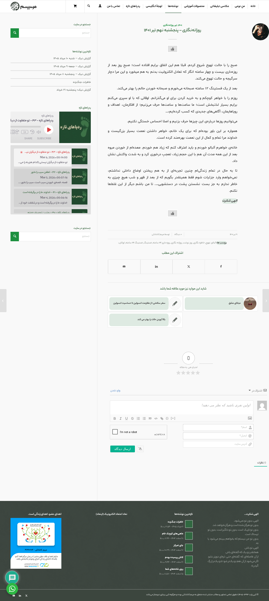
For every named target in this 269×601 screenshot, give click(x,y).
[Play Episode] (48, 129)
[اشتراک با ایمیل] (124, 267)
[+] (173, 418)
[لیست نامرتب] (144, 418)
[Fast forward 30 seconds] (17, 132)
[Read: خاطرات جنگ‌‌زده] (189, 524)
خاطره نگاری (199, 243)
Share (28, 138)
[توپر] (115, 418)
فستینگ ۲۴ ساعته (134, 243)
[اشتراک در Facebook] (221, 267)
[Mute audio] (39, 132)
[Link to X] (26, 596)
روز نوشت (187, 243)
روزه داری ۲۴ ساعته (161, 243)
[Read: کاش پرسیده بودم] (189, 559)
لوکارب (121, 243)
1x (24, 131)
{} (167, 418)
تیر (176, 25)
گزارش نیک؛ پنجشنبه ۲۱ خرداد (74, 90)
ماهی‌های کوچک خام (172, 534)
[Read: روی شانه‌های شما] (189, 571)
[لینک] (162, 418)
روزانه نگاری (176, 243)
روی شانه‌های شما (174, 569)
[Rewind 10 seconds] (32, 132)
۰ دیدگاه (178, 234)
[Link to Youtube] (14, 596)
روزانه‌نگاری (168, 25)
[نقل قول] (150, 418)
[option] (50, 158)
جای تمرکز (178, 546)
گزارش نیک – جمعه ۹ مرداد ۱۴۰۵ (72, 66)
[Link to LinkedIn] (20, 596)
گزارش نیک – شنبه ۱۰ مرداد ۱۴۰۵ (72, 58)
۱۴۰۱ (180, 25)
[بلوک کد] (156, 418)
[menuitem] (253, 6)
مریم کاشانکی (158, 234)
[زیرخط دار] (126, 418)
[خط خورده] (132, 418)
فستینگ (148, 243)
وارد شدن (115, 390)
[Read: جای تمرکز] (189, 547)
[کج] (121, 418)
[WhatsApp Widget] (12, 589)
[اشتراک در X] (189, 267)
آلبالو (213, 243)
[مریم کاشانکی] (23, 6)
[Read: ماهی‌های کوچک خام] (189, 536)
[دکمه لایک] (172, 49)
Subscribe (44, 138)
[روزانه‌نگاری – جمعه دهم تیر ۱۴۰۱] (265, 300)
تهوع (208, 243)
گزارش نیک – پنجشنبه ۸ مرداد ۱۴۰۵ (70, 74)
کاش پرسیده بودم (174, 557)
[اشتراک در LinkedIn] (157, 267)
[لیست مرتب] (138, 418)
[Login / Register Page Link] (100, 7)
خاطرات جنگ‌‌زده (82, 82)
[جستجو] (89, 6)
